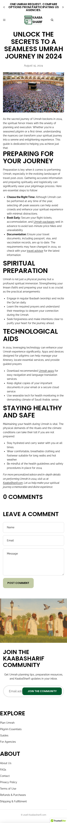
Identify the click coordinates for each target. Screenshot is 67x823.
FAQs (3, 769)
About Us (5, 763)
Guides (4, 735)
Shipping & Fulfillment (13, 801)
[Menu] (4, 20)
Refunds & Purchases (13, 794)
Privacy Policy (8, 782)
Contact (5, 775)
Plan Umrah (7, 722)
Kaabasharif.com (37, 815)
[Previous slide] (4, 7)
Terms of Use (8, 788)
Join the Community (42, 691)
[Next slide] (63, 7)
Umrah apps (46, 370)
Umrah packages (44, 221)
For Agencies (8, 741)
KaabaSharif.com (13, 482)
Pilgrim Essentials (11, 729)
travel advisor (35, 250)
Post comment (18, 583)
